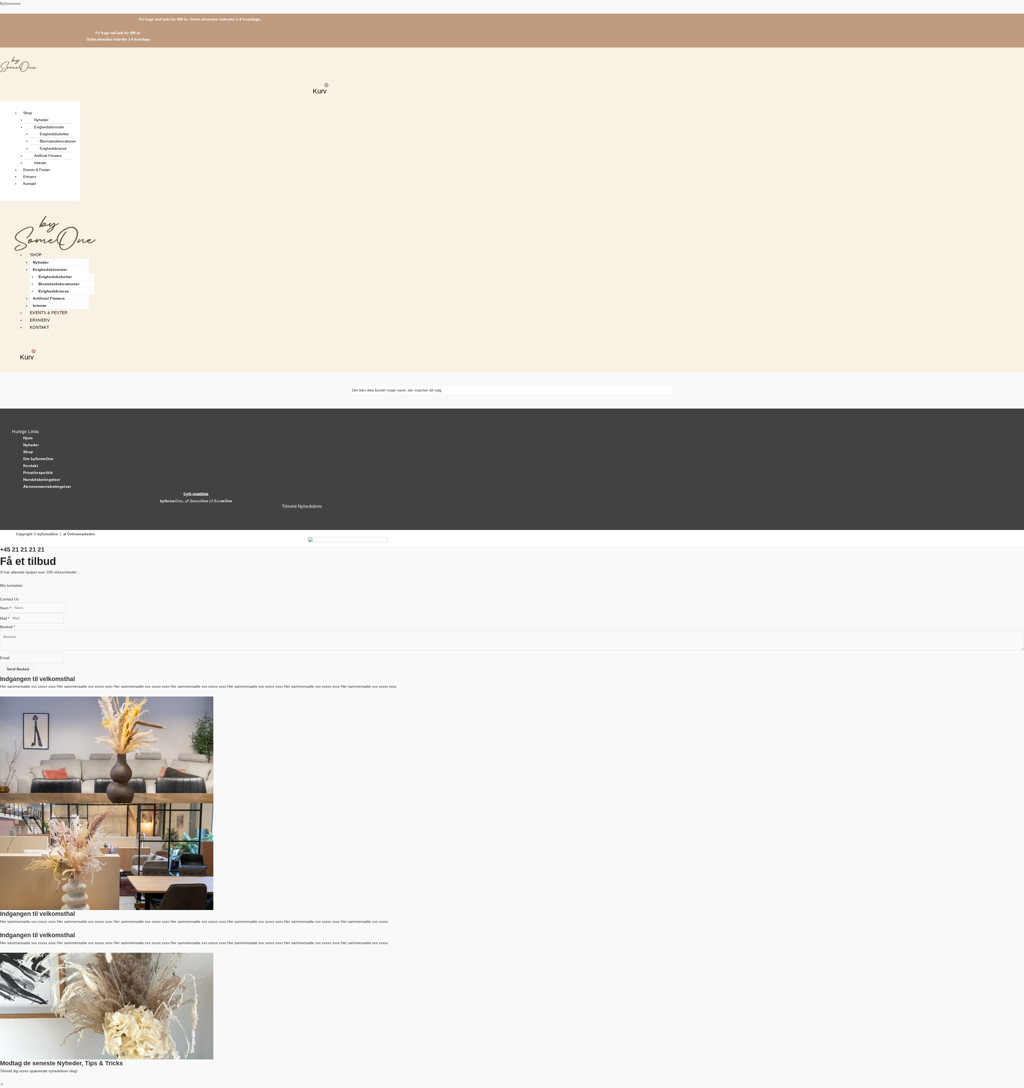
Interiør (40, 163)
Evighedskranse (53, 148)
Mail (4, 618)
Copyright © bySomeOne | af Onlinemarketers (55, 534)
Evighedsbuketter (54, 134)
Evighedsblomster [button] (49, 127)
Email (4, 657)
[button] (329, 76)
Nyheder (41, 120)
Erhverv (29, 177)
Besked (7, 627)
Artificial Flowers (48, 155)
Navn (5, 608)
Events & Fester (36, 170)
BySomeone (10, 3)
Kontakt (29, 183)
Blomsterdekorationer (58, 141)
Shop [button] (27, 113)
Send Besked (18, 669)
